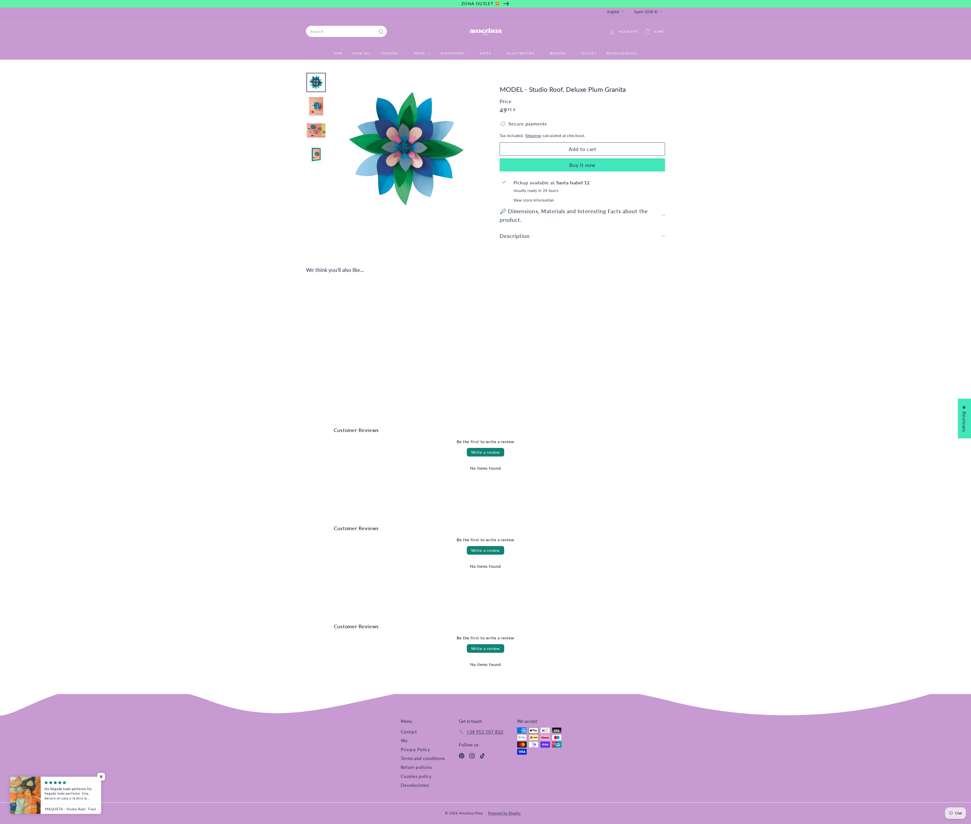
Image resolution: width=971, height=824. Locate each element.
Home (420, 53)
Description (515, 236)
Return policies (416, 767)
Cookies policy (416, 776)
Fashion (390, 53)
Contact (409, 731)
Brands (558, 53)
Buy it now (582, 165)
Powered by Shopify (504, 813)
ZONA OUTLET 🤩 (480, 3)
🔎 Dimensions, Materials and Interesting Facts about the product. (574, 215)
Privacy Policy (415, 749)
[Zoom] (406, 148)
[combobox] (346, 31)
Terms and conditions (423, 758)
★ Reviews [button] (964, 418)
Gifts (486, 53)
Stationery (453, 53)
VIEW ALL (361, 53)
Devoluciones (622, 53)
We (404, 740)
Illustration (521, 53)
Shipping (533, 135)
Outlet (589, 53)
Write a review (485, 452)
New (338, 53)
